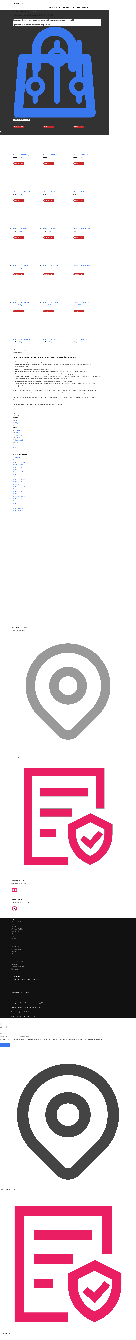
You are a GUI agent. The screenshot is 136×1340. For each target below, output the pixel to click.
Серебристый (19, 440)
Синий (17, 442)
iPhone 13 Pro (17, 489)
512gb (16, 425)
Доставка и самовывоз (18, 966)
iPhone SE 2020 (18, 510)
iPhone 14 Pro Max (19, 479)
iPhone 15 (16, 477)
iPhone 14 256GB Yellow (50, 265)
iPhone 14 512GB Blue (80, 339)
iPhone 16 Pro (17, 467)
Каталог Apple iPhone (18, 962)
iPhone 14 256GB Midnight (81, 265)
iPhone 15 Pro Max (19, 472)
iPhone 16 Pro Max (19, 465)
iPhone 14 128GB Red (50, 191)
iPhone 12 (16, 503)
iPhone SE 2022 (18, 508)
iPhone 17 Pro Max (19, 462)
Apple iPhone (25, 11)
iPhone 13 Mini (18, 491)
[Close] (0, 1024)
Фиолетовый (19, 435)
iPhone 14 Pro (17, 481)
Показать (17, 445)
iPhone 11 (16, 506)
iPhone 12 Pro (17, 498)
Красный (17, 433)
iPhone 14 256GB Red (50, 228)
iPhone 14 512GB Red (50, 339)
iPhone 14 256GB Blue (20, 228)
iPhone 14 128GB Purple (81, 155)
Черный (17, 437)
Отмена (15, 447)
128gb (16, 420)
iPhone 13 (16, 493)
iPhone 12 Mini (18, 501)
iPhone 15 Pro (17, 474)
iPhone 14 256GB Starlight (81, 228)
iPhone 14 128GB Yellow (50, 155)
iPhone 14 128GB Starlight (21, 191)
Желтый (17, 430)
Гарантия (14, 964)
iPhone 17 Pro (17, 460)
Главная (15, 11)
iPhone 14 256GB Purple (20, 265)
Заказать (4, 1045)
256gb (16, 423)
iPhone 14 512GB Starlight (21, 339)
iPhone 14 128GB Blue (80, 191)
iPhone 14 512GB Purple (81, 302)
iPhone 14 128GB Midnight (21, 155)
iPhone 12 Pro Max (19, 496)
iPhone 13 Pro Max (19, 486)
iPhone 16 (16, 469)
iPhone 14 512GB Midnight (21, 302)
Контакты (14, 969)
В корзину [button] (27, 160)
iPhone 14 (16, 484)
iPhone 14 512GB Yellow (50, 302)
